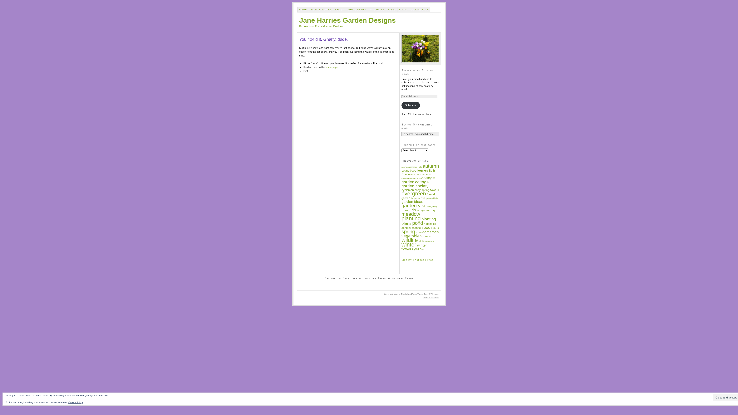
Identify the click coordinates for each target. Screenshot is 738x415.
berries (422, 170)
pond (417, 223)
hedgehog (432, 206)
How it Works (321, 9)
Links (403, 9)
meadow (410, 214)
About (339, 9)
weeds (426, 236)
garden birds (432, 198)
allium (404, 167)
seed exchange (411, 227)
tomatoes (431, 232)
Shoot (436, 228)
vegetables (411, 236)
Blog (392, 9)
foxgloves (415, 198)
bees (413, 170)
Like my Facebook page (417, 259)
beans (405, 170)
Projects (377, 9)
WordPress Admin (431, 297)
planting (411, 218)
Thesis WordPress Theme (412, 294)
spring (408, 231)
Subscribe (410, 105)
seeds (427, 227)
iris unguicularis (424, 210)
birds (413, 174)
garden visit (414, 205)
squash (419, 232)
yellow (419, 249)
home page (332, 67)
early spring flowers (427, 190)
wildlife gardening (426, 241)
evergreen (413, 194)
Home (303, 9)
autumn (431, 166)
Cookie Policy (75, 402)
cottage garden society (415, 184)
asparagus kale (414, 167)
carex (428, 174)
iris (413, 210)
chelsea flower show (411, 178)
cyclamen (407, 190)
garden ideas (412, 202)
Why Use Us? (357, 9)
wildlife (409, 240)
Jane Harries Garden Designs (347, 20)
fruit (423, 198)
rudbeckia (430, 223)
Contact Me (419, 9)
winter (408, 244)
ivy (433, 210)
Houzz (405, 210)
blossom (420, 174)
